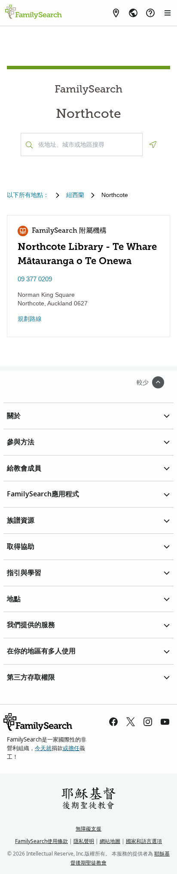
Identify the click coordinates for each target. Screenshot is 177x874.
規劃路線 (30, 318)
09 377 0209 (35, 279)
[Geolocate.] (153, 144)
